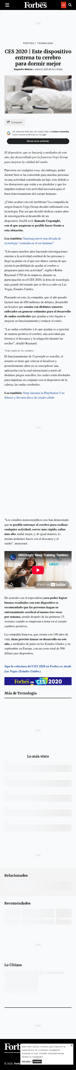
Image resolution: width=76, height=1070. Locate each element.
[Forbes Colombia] (35, 5)
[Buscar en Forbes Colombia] (70, 5)
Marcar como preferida (38, 141)
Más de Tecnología (20, 693)
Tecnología (45, 43)
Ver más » (27, 1061)
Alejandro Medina (23, 69)
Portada (28, 43)
